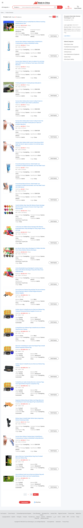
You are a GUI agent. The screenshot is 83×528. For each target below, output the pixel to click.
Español (13, 516)
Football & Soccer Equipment (71, 47)
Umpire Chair (67, 57)
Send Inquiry (53, 36)
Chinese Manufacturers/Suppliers (24, 513)
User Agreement (50, 521)
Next (36, 494)
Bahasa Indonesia (45, 518)
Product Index (71, 513)
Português (19, 516)
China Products (11, 513)
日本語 (63, 516)
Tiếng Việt (36, 518)
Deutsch (43, 516)
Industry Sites (54, 513)
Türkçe (77, 516)
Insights (41, 515)
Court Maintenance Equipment (71, 54)
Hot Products (3, 513)
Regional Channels (62, 513)
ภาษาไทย (72, 516)
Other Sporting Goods (69, 49)
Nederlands (49, 516)
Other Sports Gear (68, 44)
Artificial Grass (67, 52)
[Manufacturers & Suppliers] (41, 2)
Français (25, 516)
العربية (54, 516)
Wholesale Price (45, 513)
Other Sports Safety (69, 59)
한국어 (59, 516)
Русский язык (32, 516)
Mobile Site (78, 513)
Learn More (67, 36)
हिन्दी (68, 516)
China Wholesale (36, 513)
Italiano (38, 516)
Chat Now (38, 502)
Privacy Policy (65, 521)
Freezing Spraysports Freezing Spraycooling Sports (28, 83)
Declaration (58, 521)
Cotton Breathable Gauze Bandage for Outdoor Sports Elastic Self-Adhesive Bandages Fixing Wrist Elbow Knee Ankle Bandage (29, 269)
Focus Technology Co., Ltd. (31, 521)
